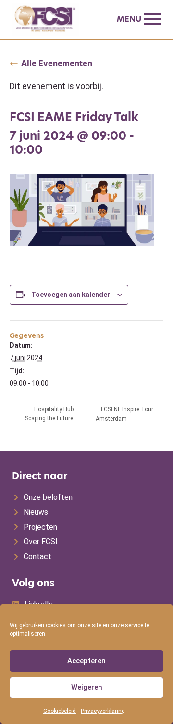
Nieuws (36, 512)
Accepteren (86, 661)
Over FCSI (41, 541)
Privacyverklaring (103, 711)
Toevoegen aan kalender (70, 294)
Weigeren (86, 687)
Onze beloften (48, 497)
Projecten (40, 527)
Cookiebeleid (59, 711)
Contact (37, 556)
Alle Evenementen (56, 63)
